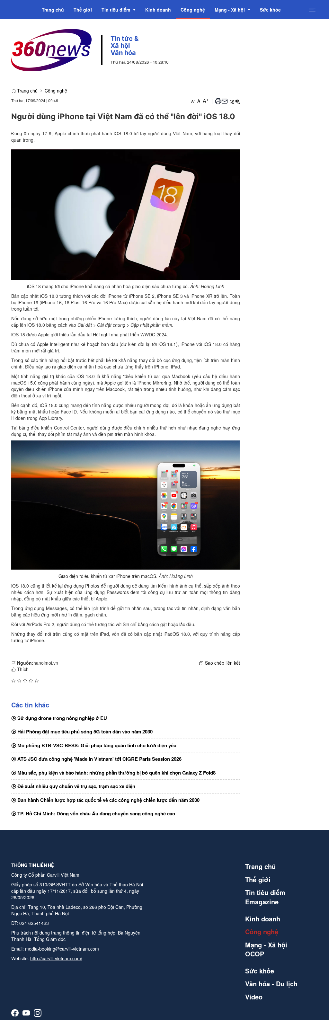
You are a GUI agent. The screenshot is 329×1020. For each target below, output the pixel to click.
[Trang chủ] (51, 49)
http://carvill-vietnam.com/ (56, 958)
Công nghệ (56, 90)
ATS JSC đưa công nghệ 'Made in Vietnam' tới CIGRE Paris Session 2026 (99, 758)
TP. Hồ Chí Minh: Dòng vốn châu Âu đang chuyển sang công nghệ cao (95, 813)
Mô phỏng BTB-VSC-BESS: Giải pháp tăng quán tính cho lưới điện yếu (96, 745)
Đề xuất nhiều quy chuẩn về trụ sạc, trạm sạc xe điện (75, 786)
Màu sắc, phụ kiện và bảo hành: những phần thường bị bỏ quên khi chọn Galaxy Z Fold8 (116, 772)
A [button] (193, 101)
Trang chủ (27, 90)
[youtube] (26, 1013)
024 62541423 (34, 923)
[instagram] (37, 1013)
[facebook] (15, 1013)
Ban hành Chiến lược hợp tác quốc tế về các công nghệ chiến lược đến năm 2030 (108, 799)
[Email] (224, 100)
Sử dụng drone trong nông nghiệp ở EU (61, 718)
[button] (218, 100)
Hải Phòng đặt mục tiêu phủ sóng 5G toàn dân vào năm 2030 (84, 731)
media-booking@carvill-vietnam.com (62, 948)
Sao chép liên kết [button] (222, 663)
